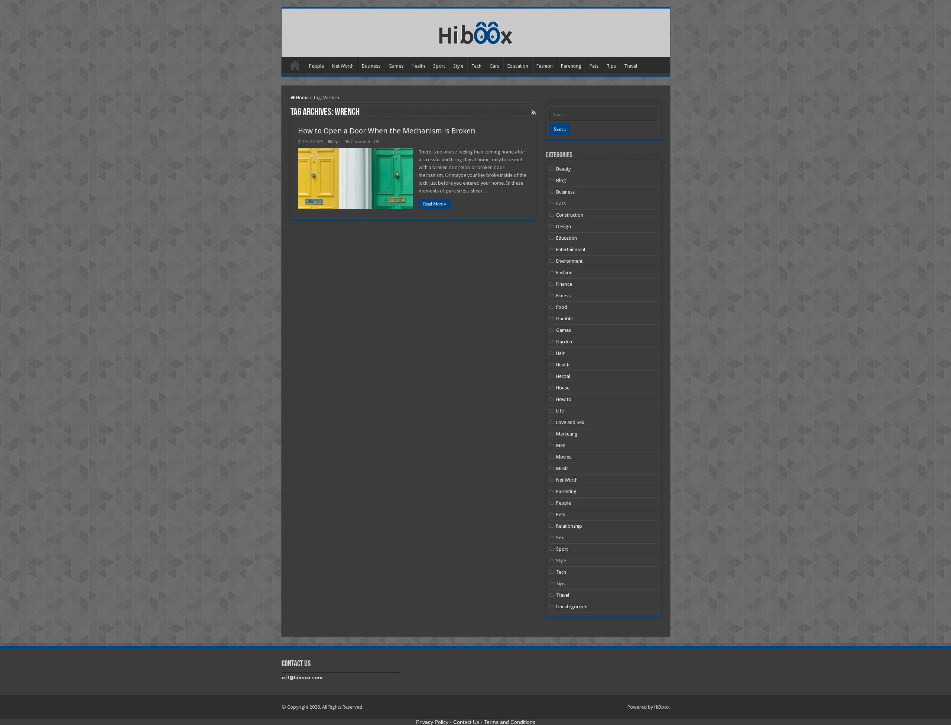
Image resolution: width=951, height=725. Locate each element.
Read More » (434, 204)
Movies (563, 457)
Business (371, 66)
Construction (569, 215)
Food (561, 307)
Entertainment (570, 249)
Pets (594, 66)
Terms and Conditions (509, 722)
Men (560, 445)
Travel (630, 66)
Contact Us (466, 722)
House (562, 388)
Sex (560, 537)
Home (295, 65)
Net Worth (343, 66)
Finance (564, 284)
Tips (611, 66)
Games (396, 66)
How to (563, 399)
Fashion (544, 66)
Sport (439, 66)
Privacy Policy (432, 722)
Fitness (563, 295)
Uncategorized (572, 606)
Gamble (564, 318)
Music (562, 468)
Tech (476, 66)
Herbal (563, 376)
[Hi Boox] (475, 32)
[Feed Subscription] (534, 113)
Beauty (563, 169)
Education (517, 66)
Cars (494, 66)
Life (560, 411)
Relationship (569, 526)
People (316, 66)
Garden (564, 341)
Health (418, 66)
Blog (561, 180)
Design (563, 226)
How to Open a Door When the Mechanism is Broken (386, 130)
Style (458, 66)
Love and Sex (570, 422)
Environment (569, 261)
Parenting (571, 66)
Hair (560, 353)
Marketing (567, 434)
